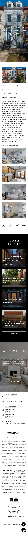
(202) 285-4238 (9, 411)
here (16, 145)
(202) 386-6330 (9, 416)
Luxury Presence (18, 516)
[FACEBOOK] (9, 507)
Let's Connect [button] (14, 381)
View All (14, 333)
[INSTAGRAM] (14, 507)
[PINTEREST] (14, 511)
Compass (10, 443)
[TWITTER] (9, 511)
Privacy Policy (21, 524)
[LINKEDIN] (18, 507)
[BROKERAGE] (18, 511)
